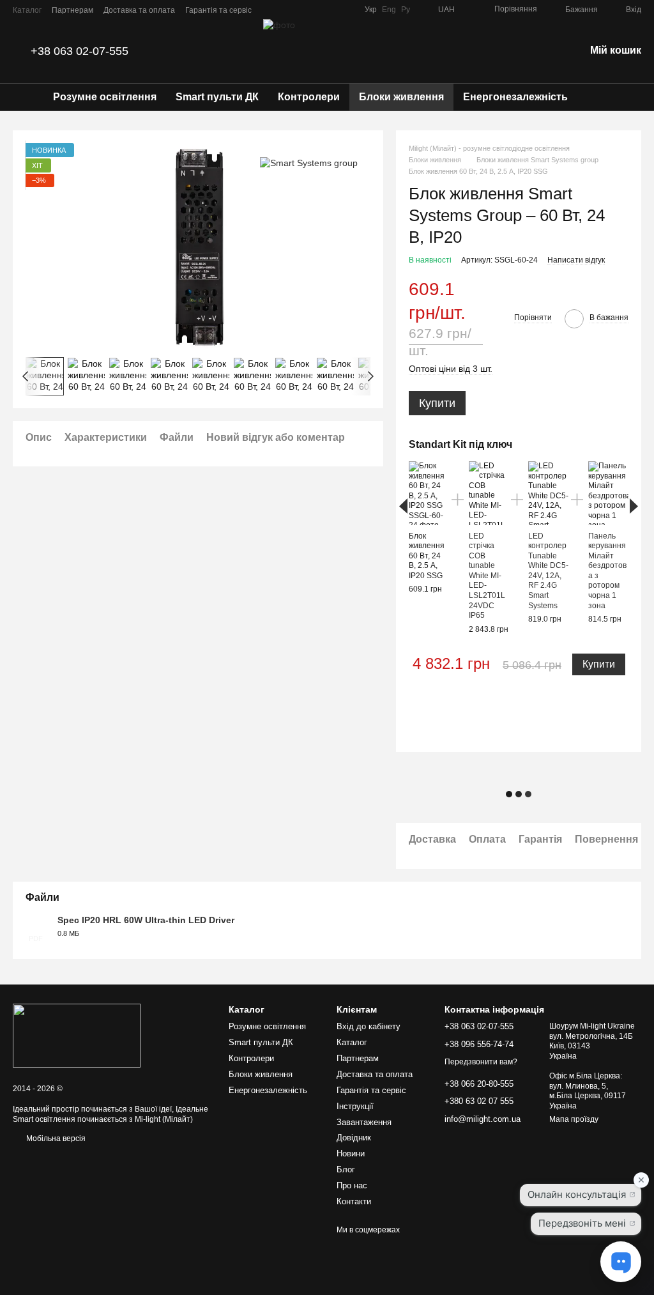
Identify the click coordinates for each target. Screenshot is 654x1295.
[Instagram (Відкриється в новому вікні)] (301, 9)
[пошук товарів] (600, 97)
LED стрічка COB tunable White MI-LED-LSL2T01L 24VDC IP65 (487, 576)
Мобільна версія (55, 1138)
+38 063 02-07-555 (79, 51)
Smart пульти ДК (217, 96)
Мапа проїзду (573, 1119)
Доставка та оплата (139, 10)
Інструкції (355, 1106)
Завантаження (364, 1122)
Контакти (354, 1201)
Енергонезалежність (515, 96)
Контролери (309, 96)
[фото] (77, 1035)
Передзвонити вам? (481, 1061)
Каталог (27, 10)
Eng (389, 9)
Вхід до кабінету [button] (368, 1026)
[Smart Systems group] (309, 162)
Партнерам (72, 10)
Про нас (352, 1185)
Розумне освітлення (104, 96)
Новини (351, 1153)
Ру (405, 9)
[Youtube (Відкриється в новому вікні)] (347, 9)
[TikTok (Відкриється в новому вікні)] (316, 9)
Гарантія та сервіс (218, 10)
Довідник (354, 1137)
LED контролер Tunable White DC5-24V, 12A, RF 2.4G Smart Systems (548, 571)
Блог (346, 1169)
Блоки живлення (401, 96)
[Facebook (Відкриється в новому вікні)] (331, 9)
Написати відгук (576, 260)
